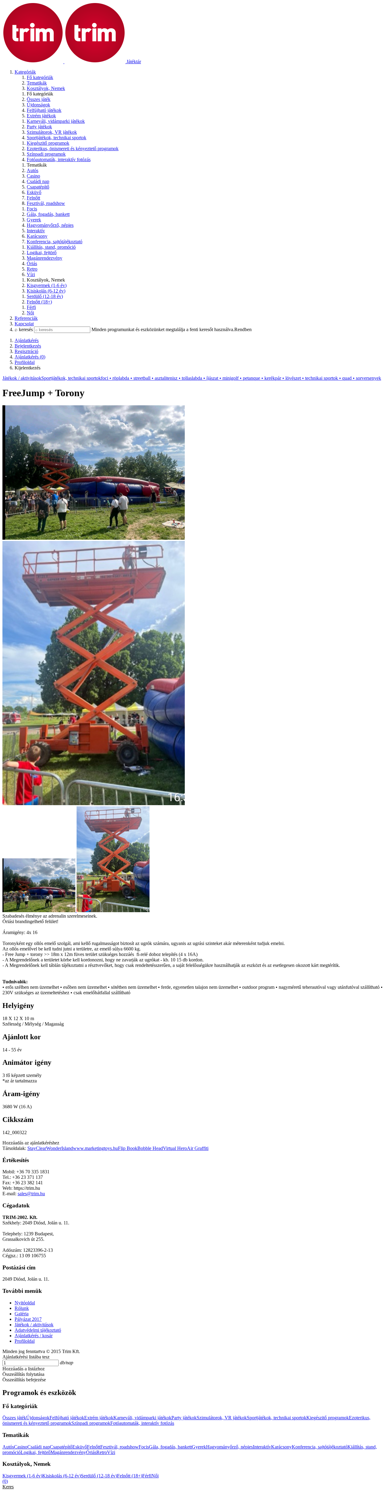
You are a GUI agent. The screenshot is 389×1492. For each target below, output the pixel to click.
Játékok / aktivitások (21, 378)
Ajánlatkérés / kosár (34, 1335)
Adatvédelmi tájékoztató (38, 1330)
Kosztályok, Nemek (46, 88)
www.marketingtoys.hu (95, 1148)
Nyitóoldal (25, 1302)
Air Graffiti (197, 1148)
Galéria (22, 1313)
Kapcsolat (24, 323)
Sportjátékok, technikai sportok (211, 378)
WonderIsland (59, 1148)
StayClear (36, 1148)
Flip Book (127, 1148)
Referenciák (26, 318)
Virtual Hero (175, 1148)
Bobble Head (150, 1148)
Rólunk (22, 1308)
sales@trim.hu (31, 1193)
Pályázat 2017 (28, 1319)
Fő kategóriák (40, 77)
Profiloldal (25, 1341)
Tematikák (37, 82)
